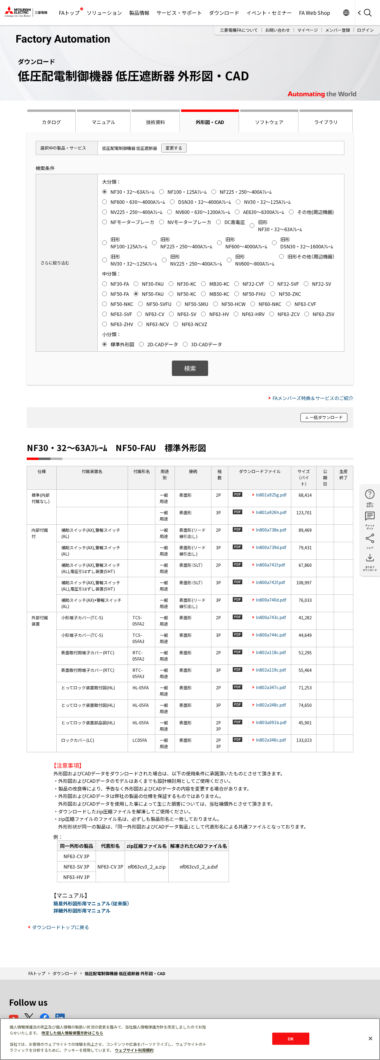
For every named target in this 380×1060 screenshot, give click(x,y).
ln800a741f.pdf (270, 565)
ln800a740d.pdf (271, 600)
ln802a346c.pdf (271, 740)
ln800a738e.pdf (271, 530)
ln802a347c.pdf (271, 687)
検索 (190, 368)
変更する (174, 148)
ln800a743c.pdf (271, 617)
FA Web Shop (314, 12)
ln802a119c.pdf (271, 670)
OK (291, 1038)
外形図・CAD (210, 122)
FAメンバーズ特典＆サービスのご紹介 (313, 398)
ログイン (365, 30)
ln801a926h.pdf (271, 512)
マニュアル (103, 122)
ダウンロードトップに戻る (60, 927)
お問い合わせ (277, 30)
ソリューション (104, 12)
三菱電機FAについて (239, 30)
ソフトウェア (269, 122)
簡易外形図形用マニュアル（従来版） (91, 903)
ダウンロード (224, 12)
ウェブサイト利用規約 (134, 1050)
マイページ (307, 30)
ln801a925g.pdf (271, 495)
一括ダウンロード (326, 417)
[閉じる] (370, 1038)
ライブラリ (326, 122)
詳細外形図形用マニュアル (81, 910)
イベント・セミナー (269, 12)
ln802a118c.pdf (271, 652)
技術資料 (155, 122)
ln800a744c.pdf (271, 635)
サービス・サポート (179, 12)
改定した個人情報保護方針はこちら (72, 1033)
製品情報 (139, 12)
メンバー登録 (337, 30)
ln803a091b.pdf (271, 722)
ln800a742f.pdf (270, 582)
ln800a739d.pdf (271, 547)
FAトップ (69, 12)
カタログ (51, 122)
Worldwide (346, 12)
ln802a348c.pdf (271, 705)
